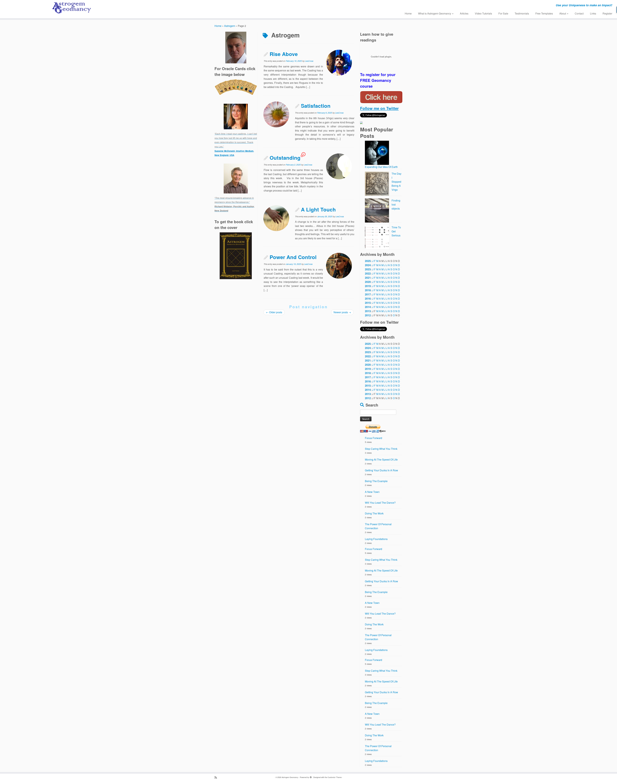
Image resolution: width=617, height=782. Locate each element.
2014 (368, 307)
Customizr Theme (335, 777)
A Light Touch (318, 209)
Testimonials (522, 13)
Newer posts (342, 312)
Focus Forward (373, 438)
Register (607, 13)
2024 (368, 265)
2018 (368, 290)
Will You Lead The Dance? (380, 502)
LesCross (309, 60)
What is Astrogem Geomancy (435, 13)
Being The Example (376, 481)
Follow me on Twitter (379, 108)
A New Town (372, 492)
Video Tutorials (483, 13)
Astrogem (229, 26)
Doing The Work (374, 513)
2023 (368, 269)
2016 (368, 298)
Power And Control (293, 257)
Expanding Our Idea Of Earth (381, 167)
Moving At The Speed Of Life (381, 459)
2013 (368, 311)
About (563, 13)
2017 (368, 294)
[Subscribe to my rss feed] (217, 777)
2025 (368, 261)
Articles (464, 13)
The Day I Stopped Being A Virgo (396, 182)
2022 (368, 273)
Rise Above (284, 54)
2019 (368, 286)
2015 (368, 303)
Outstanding (285, 157)
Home (408, 13)
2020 (368, 282)
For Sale (503, 13)
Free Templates (544, 13)
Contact (579, 13)
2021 (368, 277)
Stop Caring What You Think (381, 449)
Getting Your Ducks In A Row (381, 470)
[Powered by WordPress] (311, 776)
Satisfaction (316, 105)
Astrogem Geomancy (290, 777)
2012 (368, 315)
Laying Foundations (376, 539)
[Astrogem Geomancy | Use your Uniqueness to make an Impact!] (71, 8)
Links (593, 13)
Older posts (274, 312)
